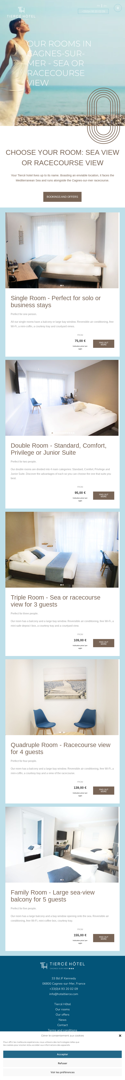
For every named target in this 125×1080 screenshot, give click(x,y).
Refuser (62, 1063)
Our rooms (62, 1009)
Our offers (62, 1015)
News (62, 1020)
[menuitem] (98, 5)
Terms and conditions (62, 1030)
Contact (62, 1025)
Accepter (62, 1054)
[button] (120, 1035)
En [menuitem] (105, 6)
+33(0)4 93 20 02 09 (93, 11)
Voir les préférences (63, 1072)
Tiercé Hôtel (62, 1004)
